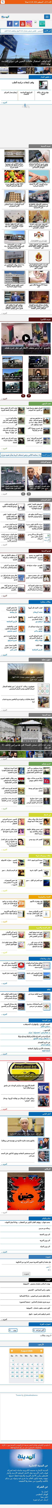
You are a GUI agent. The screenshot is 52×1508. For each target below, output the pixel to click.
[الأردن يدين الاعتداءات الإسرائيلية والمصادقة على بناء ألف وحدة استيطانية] (14, 236)
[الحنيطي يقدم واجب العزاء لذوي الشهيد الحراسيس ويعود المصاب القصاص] (39, 216)
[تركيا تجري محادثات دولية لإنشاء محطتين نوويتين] (46, 780)
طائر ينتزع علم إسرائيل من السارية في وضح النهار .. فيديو (9, 577)
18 (32, 1372)
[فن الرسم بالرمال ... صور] (21, 872)
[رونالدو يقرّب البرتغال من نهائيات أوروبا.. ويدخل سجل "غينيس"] (43, 1101)
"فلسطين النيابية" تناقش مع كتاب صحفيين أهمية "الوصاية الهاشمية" (34, 506)
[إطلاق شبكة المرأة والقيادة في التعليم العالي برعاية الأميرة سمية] (46, 965)
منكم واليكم (46, 1218)
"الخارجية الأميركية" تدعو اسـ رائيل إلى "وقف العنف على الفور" (34, 440)
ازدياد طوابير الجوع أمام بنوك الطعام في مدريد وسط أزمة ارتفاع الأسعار (35, 587)
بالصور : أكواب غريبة (36, 870)
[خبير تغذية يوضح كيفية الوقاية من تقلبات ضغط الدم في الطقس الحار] (46, 934)
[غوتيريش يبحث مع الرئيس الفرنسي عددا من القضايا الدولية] (21, 800)
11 (32, 1368)
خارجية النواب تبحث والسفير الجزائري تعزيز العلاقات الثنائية (10, 526)
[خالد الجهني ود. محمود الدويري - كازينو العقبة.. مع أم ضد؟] (46, 557)
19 (27, 1372)
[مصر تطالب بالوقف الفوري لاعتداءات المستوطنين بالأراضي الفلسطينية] (21, 780)
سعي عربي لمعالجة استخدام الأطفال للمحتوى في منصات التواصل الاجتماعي (38, 165)
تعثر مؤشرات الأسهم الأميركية (36, 902)
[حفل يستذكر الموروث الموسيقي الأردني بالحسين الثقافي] (21, 1006)
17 (37, 1372)
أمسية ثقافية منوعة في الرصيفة (35, 995)
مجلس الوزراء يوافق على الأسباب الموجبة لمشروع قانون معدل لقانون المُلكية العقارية (14, 307)
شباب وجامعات (45, 959)
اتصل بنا (45, 1492)
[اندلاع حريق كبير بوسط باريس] (46, 790)
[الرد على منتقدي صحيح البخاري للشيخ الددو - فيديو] (46, 577)
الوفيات (48, 1280)
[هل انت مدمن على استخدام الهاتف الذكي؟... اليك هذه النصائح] (46, 944)
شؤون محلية (46, 660)
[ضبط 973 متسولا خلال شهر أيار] (39, 277)
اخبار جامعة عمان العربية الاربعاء (9, 974)
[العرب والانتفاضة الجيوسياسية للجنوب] (21, 629)
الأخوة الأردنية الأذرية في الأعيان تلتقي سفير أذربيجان (35, 536)
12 (27, 1368)
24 (37, 1376)
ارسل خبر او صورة (40, 1500)
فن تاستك (47, 815)
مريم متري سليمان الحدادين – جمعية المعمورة (35, 1302)
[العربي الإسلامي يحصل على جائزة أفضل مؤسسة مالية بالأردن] (46, 913)
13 (22, 1368)
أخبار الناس (47, 1114)
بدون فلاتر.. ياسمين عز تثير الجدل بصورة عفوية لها (9, 830)
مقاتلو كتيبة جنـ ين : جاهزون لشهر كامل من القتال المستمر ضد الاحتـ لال (10, 421)
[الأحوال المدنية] (21, 619)
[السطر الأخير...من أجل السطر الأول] (47, 70)
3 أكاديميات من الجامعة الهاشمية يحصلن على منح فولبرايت (9, 965)
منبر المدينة (46, 1020)
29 (12, 1376)
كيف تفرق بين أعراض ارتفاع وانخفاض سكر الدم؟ (9, 566)
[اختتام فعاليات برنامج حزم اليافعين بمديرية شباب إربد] (43, 702)
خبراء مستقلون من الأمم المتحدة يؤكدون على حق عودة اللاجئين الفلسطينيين (34, 770)
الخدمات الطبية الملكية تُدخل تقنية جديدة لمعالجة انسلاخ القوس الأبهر (38, 266)
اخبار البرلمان (46, 500)
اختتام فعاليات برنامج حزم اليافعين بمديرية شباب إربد (18, 700)
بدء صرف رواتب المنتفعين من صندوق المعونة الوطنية (14, 265)
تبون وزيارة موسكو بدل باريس (35, 627)
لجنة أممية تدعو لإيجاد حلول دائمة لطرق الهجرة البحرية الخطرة (9, 770)
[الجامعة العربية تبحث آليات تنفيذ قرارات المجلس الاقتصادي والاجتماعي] (21, 790)
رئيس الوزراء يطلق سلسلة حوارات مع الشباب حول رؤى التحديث (14, 226)
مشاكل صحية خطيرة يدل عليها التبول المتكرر (9, 943)
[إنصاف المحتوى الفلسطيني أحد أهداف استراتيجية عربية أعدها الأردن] (13, 70)
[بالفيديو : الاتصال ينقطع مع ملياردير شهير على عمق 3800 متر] (4, 754)
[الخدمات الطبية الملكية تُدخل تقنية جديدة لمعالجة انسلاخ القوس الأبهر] (39, 256)
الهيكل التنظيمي (42, 1494)
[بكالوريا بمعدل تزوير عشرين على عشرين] (21, 647)
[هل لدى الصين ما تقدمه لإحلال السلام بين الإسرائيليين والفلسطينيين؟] (47, 619)
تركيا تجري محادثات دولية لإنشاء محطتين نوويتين (34, 779)
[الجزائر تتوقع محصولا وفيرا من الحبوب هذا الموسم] (46, 410)
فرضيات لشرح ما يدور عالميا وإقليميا (10, 637)
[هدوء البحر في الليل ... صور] (46, 882)
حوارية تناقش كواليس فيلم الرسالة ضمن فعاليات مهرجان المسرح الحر (9, 996)
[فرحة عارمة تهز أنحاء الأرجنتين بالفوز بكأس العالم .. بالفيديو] (21, 588)
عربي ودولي (46, 764)
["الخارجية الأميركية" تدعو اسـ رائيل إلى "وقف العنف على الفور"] (46, 440)
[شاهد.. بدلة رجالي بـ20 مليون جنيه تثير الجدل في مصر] (47, 754)
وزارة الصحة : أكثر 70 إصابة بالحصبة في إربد (38, 185)
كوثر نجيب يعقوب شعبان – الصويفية (38, 1308)
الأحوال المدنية (12, 617)
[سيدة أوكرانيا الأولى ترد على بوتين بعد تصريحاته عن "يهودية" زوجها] (21, 430)
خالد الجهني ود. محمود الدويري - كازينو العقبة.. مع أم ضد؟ (34, 557)
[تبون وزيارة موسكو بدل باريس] (47, 629)
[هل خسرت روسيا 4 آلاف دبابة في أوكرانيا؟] (46, 430)
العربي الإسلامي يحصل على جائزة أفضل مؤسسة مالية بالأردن (34, 913)
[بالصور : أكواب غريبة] (46, 872)
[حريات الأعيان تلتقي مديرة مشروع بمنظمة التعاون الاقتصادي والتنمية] (46, 526)
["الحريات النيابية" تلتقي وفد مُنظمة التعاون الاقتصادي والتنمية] (21, 516)
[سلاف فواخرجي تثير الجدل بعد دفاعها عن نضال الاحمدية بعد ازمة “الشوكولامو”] (21, 841)
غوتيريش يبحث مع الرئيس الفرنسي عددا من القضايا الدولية (9, 800)
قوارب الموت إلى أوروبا (35, 607)
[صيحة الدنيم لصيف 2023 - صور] (46, 862)
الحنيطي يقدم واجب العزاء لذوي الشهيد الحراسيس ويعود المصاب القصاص (38, 226)
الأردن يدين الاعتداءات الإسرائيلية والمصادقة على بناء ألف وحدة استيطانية (14, 246)
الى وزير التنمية (45, 1234)
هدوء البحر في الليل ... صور (34, 880)
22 (12, 1372)
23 (42, 1376)
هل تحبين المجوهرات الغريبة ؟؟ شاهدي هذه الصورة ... (10, 882)
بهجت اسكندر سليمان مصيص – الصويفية (36, 1284)
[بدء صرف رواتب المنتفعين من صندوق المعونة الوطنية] (14, 256)
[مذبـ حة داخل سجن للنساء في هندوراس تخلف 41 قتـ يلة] (26, 734)
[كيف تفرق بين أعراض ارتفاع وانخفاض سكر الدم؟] (21, 567)
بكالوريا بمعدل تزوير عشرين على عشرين (10, 646)
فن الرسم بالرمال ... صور (9, 870)
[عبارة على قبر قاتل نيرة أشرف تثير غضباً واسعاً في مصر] (13, 754)
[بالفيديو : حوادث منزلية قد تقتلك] (46, 567)
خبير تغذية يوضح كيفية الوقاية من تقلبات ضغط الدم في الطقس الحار (35, 934)
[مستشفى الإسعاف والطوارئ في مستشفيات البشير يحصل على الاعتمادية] (39, 196)
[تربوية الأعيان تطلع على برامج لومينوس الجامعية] (46, 516)
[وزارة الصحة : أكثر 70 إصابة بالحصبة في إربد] (39, 176)
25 (32, 1376)
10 (37, 1368)
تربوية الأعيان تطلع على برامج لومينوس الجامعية (35, 515)
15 (12, 1368)
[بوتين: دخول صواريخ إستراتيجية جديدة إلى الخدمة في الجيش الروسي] (46, 800)
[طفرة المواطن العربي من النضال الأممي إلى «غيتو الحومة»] (47, 638)
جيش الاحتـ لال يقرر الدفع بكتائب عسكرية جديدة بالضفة (9, 440)
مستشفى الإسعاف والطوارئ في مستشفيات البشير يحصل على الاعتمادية (38, 205)
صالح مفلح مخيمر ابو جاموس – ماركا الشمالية (35, 1296)
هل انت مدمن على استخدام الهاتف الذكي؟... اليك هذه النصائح (34, 944)
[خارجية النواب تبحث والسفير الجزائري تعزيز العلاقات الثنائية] (21, 526)
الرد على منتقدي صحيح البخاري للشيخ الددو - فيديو (34, 576)
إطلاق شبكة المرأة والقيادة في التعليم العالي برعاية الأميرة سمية (34, 965)
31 (37, 1380)
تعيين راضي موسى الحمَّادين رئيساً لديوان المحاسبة (14, 285)
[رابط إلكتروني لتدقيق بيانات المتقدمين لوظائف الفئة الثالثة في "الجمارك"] (39, 236)
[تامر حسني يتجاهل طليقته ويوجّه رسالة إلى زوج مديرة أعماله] (46, 831)
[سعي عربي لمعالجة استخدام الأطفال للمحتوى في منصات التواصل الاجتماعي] (39, 156)
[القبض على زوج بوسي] (46, 841)
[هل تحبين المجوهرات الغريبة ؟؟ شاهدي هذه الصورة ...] (21, 882)
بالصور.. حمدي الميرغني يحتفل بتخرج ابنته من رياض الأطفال (9, 821)
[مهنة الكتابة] (47, 647)
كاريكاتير (48, 1169)
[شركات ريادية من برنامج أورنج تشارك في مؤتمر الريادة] (21, 903)
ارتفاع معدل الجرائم (10, 92)
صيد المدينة (46, 715)
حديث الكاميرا (46, 319)
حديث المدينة (46, 146)
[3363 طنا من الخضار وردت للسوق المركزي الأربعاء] (14, 176)
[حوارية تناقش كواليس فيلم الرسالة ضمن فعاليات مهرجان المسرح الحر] (21, 996)
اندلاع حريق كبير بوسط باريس (35, 789)
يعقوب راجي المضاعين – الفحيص (39, 1290)
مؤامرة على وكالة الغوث (43, 93)
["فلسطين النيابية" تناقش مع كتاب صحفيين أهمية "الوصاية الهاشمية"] (46, 506)
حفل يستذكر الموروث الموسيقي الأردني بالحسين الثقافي (9, 1006)
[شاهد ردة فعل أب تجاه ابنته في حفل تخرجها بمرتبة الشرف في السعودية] (30, 754)
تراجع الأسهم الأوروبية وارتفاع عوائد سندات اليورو (9, 912)
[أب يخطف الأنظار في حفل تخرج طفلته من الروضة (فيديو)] (21, 557)
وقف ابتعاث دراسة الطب (23, 82)
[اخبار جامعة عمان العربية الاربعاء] (21, 975)
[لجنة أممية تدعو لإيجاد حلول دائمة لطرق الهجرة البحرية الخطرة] (21, 770)
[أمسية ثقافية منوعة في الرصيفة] (46, 996)
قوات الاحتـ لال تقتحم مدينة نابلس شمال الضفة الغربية (9, 409)
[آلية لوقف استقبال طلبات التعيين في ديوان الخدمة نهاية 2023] (26, 51)
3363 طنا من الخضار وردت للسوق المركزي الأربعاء (14, 185)
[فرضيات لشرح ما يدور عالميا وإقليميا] (21, 638)
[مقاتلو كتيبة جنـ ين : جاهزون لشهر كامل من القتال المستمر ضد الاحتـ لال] (21, 420)
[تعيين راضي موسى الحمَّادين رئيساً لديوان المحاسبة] (14, 277)
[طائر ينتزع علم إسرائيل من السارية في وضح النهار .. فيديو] (21, 577)
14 (17, 1368)
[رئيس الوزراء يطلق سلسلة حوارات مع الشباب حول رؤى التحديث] (14, 216)
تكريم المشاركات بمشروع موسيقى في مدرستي (34, 1005)
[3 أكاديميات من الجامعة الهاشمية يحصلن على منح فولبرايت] (21, 965)
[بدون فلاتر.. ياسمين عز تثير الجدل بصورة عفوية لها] (21, 831)
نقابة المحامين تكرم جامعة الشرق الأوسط (34, 974)
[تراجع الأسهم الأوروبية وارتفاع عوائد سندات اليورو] (21, 913)
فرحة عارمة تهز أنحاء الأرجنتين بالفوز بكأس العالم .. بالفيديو (9, 587)
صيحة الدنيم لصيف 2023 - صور (34, 861)
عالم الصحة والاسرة (43, 928)
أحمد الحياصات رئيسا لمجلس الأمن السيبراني (14, 205)
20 (22, 1372)
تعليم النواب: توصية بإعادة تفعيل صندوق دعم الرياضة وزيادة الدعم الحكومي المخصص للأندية (9, 538)
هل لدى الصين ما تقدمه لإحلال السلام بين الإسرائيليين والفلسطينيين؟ (35, 618)
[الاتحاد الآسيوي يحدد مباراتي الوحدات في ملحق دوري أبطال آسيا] (43, 1088)
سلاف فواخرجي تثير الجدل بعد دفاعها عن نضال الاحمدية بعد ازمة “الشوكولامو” (9, 842)
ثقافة (49, 989)
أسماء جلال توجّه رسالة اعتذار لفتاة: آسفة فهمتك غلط (34, 821)
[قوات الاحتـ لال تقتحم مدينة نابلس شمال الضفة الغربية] (21, 410)
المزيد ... (4, 313)
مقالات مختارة (46, 602)
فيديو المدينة (46, 551)
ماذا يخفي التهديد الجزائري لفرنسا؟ (11, 609)
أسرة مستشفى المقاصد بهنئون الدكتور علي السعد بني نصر (17, 1154)
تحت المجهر (46, 404)
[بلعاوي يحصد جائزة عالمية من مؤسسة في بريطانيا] (43, 1143)
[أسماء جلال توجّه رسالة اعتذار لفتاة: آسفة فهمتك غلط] (46, 821)
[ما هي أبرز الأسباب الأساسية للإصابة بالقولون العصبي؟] (21, 934)
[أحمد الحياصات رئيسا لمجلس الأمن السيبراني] (14, 196)
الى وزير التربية (45, 1240)
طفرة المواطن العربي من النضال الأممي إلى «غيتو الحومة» (35, 637)
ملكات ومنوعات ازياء (43, 856)
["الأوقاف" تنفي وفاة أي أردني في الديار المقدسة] (4, 70)
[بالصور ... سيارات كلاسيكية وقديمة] (21, 862)
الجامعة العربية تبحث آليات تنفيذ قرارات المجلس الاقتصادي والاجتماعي (9, 790)
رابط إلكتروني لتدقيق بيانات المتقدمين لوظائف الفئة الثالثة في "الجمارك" (38, 246)
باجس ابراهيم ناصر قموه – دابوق (39, 1314)
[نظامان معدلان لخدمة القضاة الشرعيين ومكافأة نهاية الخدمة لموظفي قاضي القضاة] (39, 297)
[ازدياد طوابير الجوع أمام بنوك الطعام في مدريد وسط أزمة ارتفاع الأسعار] (46, 588)
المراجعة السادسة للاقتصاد (26, 93)
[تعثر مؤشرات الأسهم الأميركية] (46, 903)
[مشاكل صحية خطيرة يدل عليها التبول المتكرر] (21, 944)
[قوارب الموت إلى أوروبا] (47, 610)
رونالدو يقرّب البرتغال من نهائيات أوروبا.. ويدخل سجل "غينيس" (18, 1099)
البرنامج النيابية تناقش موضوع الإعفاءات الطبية (9, 505)
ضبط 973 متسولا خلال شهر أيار (38, 285)
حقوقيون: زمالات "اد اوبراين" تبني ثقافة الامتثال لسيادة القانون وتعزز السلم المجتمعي (18, 688)
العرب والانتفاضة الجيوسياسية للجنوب (11, 627)
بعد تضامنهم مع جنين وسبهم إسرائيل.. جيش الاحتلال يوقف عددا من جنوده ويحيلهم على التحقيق (35, 422)
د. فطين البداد (46, 77)
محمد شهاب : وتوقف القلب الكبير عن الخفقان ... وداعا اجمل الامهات (27, 1222)
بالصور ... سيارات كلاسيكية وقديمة (9, 861)
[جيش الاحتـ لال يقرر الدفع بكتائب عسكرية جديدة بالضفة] (21, 440)
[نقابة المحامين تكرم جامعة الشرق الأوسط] (46, 975)
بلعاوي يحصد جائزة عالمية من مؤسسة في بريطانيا (17, 1141)
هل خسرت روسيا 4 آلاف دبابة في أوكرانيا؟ (35, 429)
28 (17, 1376)
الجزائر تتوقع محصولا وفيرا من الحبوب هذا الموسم (34, 409)
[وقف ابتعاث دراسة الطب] (43, 84)
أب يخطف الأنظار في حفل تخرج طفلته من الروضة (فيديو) (9, 557)
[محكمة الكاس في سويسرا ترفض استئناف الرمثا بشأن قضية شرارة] (14, 156)
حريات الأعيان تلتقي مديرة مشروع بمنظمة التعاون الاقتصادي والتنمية (34, 526)
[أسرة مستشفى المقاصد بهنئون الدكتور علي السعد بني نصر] (43, 1156)
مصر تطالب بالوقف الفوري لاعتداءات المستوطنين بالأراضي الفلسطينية (9, 780)
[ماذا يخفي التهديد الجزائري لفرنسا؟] (21, 610)
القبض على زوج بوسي (35, 839)
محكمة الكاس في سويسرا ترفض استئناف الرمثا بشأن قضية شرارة (14, 165)
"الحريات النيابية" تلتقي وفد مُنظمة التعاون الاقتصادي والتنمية (10, 516)
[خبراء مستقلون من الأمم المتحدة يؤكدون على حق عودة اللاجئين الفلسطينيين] (46, 770)
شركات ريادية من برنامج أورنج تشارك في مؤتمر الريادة (10, 903)
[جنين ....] (26, 1191)
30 (42, 1380)
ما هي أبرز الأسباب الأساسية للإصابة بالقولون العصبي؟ (9, 934)
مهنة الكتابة (39, 645)
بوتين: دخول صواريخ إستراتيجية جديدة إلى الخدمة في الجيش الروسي (34, 800)
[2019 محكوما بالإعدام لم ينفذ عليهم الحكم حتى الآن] (30, 70)
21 (17, 1372)
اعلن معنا (44, 1497)
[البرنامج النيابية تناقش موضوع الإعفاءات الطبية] (21, 506)
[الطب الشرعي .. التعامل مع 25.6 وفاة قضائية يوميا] (21, 70)
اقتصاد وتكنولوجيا (44, 897)
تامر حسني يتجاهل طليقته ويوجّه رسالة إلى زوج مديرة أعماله (34, 831)
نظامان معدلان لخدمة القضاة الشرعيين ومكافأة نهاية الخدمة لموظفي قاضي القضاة (38, 306)
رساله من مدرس (44, 1228)
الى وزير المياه (45, 1246)
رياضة (48, 1059)
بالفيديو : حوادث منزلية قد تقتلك (34, 566)
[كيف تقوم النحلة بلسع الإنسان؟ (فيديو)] (21, 754)
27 (22, 1376)
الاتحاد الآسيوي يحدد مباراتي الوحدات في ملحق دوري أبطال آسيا (19, 1087)
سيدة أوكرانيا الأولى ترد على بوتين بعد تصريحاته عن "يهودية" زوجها (10, 430)
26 (27, 1376)
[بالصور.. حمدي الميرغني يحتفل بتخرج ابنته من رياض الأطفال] (21, 821)
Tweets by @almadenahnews (26, 1395)
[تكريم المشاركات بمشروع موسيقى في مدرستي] (46, 1006)
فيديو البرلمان (46, 462)
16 (42, 1372)
